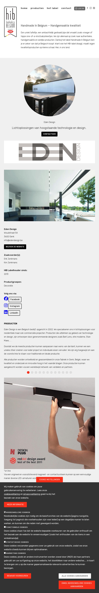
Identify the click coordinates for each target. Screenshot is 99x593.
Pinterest (94, 8)
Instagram (91, 8)
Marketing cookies (16, 553)
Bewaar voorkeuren (17, 576)
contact (66, 8)
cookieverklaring (12, 494)
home (24, 8)
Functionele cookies (17, 527)
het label (52, 8)
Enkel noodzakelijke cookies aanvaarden (77, 585)
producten (37, 8)
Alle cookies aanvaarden (75, 576)
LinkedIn (14, 313)
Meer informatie (15, 504)
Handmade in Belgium (10, 22)
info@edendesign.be (13, 240)
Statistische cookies (17, 542)
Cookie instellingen (49, 480)
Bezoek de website (15, 247)
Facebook (87, 8)
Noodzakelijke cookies (18, 512)
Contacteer (49, 134)
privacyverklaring (31, 494)
